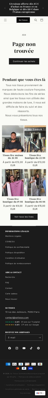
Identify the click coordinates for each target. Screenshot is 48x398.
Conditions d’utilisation (15, 385)
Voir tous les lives (24, 216)
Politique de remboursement (18, 263)
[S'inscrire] (40, 338)
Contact (8, 288)
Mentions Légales (13, 236)
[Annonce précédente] (5, 8)
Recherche (10, 277)
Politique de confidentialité (17, 247)
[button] (5, 20)
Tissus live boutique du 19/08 (13, 200)
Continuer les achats (24, 61)
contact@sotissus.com (17, 317)
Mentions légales (38, 389)
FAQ (7, 282)
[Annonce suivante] (43, 8)
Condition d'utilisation (15, 258)
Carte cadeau (11, 294)
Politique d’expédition (15, 252)
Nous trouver (11, 299)
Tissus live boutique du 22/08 (35, 157)
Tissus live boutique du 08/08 (35, 200)
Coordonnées (25, 393)
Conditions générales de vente (17, 389)
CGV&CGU (10, 241)
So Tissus (14, 373)
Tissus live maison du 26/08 (13, 157)
